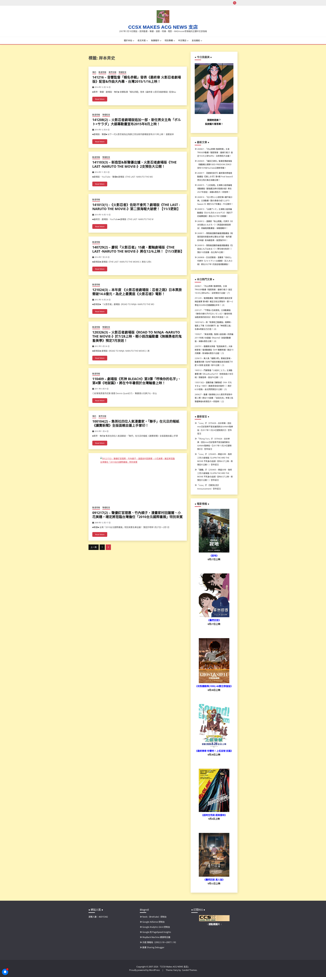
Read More (99, 99)
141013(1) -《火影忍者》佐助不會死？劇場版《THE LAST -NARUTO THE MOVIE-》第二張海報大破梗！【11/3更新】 (136, 206)
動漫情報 (102, 72)
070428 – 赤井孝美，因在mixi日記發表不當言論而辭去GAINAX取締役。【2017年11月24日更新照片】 (215, 426)
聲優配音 (122, 72)
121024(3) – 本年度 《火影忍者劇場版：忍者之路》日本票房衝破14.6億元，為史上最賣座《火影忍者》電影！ (137, 291)
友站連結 (196, 40)
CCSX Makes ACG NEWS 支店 (163, 27)
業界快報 (112, 72)
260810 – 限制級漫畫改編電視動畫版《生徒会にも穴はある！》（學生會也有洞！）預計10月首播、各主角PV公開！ (215, 248)
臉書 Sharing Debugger (153, 947)
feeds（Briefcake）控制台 (154, 916)
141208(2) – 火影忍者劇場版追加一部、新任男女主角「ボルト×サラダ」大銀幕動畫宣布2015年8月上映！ (136, 121)
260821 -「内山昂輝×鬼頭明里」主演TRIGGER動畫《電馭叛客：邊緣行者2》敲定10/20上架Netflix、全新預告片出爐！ (215, 152)
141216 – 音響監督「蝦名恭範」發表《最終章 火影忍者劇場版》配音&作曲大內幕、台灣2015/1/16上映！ (136, 79)
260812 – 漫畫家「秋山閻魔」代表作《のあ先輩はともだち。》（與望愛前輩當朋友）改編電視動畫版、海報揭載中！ (215, 224)
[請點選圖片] (214, 920)
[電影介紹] (214, 551)
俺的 (94, 72)
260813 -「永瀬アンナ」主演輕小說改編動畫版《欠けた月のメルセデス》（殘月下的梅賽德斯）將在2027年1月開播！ (215, 212)
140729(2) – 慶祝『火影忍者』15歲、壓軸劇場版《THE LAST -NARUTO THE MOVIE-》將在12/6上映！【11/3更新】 (138, 249)
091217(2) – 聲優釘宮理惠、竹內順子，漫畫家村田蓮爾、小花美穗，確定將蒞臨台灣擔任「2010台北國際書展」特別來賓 (137, 514)
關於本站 (128, 40)
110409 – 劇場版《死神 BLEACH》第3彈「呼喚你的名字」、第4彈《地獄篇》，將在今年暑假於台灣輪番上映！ (136, 381)
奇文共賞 (142, 40)
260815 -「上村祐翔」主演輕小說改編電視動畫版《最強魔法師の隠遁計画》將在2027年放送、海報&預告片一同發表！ (214, 188)
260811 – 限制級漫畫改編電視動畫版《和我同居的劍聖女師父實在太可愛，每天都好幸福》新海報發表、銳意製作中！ (215, 236)
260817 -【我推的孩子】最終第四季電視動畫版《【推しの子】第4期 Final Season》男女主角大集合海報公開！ (215, 176)
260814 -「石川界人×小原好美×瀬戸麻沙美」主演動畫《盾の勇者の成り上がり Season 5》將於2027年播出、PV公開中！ (215, 200)
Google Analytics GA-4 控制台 (156, 927)
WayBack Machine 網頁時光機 (156, 937)
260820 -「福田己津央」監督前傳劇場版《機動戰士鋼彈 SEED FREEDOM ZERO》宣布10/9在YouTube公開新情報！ (214, 164)
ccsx (201, 423)
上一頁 (94, 547)
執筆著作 (155, 40)
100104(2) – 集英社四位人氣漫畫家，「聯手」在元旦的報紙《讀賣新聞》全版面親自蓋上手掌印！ (135, 423)
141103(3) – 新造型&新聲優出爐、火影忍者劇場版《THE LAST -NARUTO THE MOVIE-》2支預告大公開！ (134, 164)
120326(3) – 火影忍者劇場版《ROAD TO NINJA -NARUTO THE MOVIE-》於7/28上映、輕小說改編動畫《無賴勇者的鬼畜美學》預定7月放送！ (137, 336)
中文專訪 (182, 40)
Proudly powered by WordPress (144, 970)
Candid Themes (189, 970)
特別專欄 (169, 40)
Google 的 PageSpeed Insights (156, 932)
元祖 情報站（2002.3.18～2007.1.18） (159, 942)
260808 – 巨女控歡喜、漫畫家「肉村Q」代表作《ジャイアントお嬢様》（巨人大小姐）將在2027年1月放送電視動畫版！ (215, 260)
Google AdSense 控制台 (153, 921)
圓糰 (201, 469)
